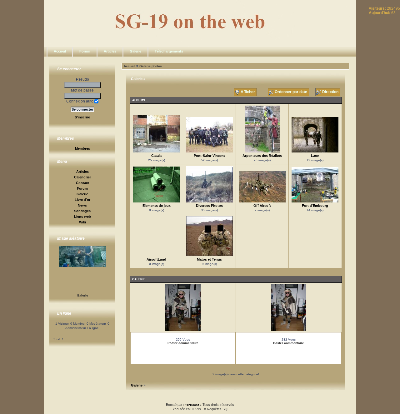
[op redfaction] (183, 330)
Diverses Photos (209, 205)
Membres (82, 148)
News (82, 205)
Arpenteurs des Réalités (262, 155)
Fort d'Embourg (315, 205)
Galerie (135, 51)
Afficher (248, 92)
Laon (315, 155)
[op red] (288, 330)
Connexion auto (80, 101)
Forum (84, 51)
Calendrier (82, 177)
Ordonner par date (291, 92)
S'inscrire (82, 117)
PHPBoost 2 (192, 405)
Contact (82, 183)
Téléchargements (169, 51)
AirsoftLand (156, 259)
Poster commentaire (183, 343)
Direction (330, 92)
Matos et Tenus (209, 259)
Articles (110, 51)
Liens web (82, 216)
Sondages (82, 211)
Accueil (60, 51)
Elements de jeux (156, 205)
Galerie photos (150, 66)
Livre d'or (82, 200)
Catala (156, 155)
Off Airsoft (262, 205)
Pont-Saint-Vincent (209, 155)
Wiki (82, 222)
